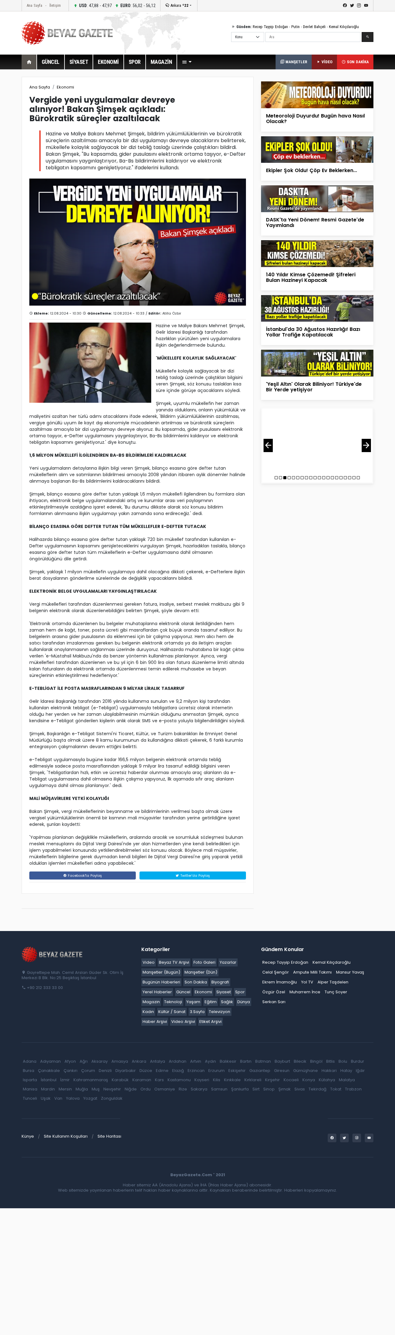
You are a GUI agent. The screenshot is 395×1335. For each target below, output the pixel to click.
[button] (186, 62)
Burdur (357, 1061)
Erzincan (196, 1070)
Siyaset (223, 992)
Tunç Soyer (336, 992)
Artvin (195, 1061)
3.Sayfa (197, 1012)
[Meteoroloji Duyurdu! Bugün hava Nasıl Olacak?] (317, 94)
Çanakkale (49, 1070)
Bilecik (300, 1061)
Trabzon (353, 1089)
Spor (240, 992)
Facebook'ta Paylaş (84, 875)
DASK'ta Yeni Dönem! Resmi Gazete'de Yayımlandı (315, 222)
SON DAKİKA (357, 62)
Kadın (148, 1012)
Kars (159, 1080)
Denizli (105, 1070)
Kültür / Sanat (171, 1012)
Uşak (46, 1098)
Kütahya (327, 1080)
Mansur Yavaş (350, 972)
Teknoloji (173, 1002)
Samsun (219, 1089)
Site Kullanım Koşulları (66, 1136)
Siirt (256, 1089)
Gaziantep (259, 1070)
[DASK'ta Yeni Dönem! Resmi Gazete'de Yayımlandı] (317, 198)
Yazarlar (228, 962)
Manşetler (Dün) (201, 972)
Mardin (48, 1089)
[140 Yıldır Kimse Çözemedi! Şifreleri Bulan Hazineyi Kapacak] (317, 253)
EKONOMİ (108, 62)
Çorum (88, 1070)
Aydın (210, 1061)
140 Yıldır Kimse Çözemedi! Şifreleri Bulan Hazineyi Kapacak (311, 277)
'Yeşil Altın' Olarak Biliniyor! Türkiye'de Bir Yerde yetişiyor (314, 387)
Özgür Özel (273, 992)
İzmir (65, 1080)
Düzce (145, 1070)
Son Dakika (196, 982)
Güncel (183, 992)
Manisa (30, 1089)
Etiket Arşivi (210, 1021)
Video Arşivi (183, 1021)
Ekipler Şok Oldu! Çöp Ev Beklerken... (311, 170)
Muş (96, 1089)
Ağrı (84, 1061)
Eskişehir (237, 1070)
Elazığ (178, 1070)
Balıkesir (228, 1061)
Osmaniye (164, 1089)
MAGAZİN (161, 62)
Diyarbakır (125, 1070)
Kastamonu (179, 1080)
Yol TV (307, 982)
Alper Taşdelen (333, 982)
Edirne (162, 1070)
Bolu (343, 1061)
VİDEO (326, 62)
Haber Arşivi (155, 1021)
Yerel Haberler (157, 992)
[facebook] (345, 5)
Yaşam (193, 1002)
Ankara (179, 5)
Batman (263, 1061)
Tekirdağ (317, 1089)
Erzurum (216, 1070)
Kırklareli (252, 1080)
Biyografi (220, 982)
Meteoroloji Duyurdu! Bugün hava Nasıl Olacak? (315, 118)
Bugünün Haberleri (161, 982)
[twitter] (352, 5)
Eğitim (211, 1002)
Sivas (299, 1089)
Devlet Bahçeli (314, 26)
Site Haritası (109, 1136)
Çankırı (70, 1070)
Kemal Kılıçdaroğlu (344, 26)
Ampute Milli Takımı (312, 972)
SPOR (135, 62)
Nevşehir (112, 1089)
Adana (29, 1061)
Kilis (216, 1080)
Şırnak (284, 1089)
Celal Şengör (275, 972)
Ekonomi (65, 87)
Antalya (157, 1061)
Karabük (120, 1080)
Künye (28, 1136)
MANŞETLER (295, 62)
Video (149, 962)
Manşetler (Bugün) (161, 972)
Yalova (73, 1098)
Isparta (30, 1080)
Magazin (151, 1002)
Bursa (28, 1070)
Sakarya (199, 1089)
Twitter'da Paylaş (194, 875)
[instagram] (359, 5)
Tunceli (30, 1098)
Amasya (119, 1061)
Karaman (141, 1080)
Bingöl (316, 1061)
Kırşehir (272, 1080)
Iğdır (360, 1070)
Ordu (145, 1089)
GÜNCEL (51, 62)
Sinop (269, 1089)
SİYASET (78, 62)
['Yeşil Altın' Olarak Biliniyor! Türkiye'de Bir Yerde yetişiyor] (317, 363)
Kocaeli (291, 1080)
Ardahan (177, 1061)
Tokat (335, 1089)
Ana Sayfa (34, 5)
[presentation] (268, 445)
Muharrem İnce (304, 992)
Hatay (346, 1070)
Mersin (65, 1089)
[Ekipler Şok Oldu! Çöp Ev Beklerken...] (317, 149)
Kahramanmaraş (90, 1080)
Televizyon (219, 1012)
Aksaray (99, 1061)
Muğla (82, 1089)
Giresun (281, 1070)
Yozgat (90, 1098)
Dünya (243, 1002)
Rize (183, 1089)
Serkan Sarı (273, 1002)
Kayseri (201, 1080)
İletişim (55, 5)
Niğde (131, 1089)
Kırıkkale (232, 1080)
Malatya (347, 1080)
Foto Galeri (204, 962)
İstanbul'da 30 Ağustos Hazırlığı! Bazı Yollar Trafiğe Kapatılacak (313, 332)
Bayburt (282, 1061)
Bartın (246, 1061)
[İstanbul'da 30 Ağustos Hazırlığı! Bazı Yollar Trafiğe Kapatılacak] (317, 308)
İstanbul (48, 1080)
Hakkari (329, 1070)
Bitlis (330, 1061)
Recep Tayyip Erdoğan (270, 26)
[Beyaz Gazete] (52, 954)
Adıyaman (50, 1061)
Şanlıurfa (240, 1089)
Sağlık (227, 1002)
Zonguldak (112, 1098)
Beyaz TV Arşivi (174, 962)
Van (58, 1098)
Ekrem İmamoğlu (279, 982)
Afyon (70, 1061)
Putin (295, 26)
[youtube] (366, 5)
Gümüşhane (305, 1070)
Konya (308, 1080)
